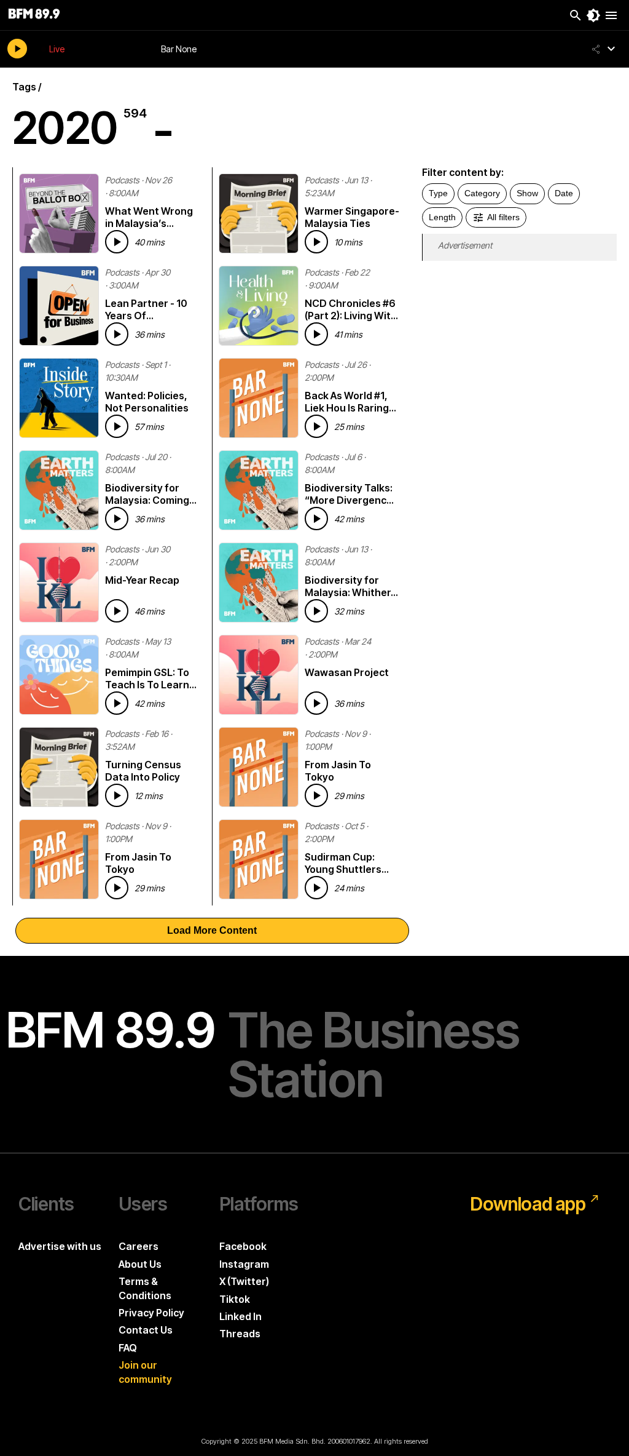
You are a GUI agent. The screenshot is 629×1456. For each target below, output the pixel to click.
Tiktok (234, 1299)
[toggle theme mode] (593, 15)
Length (442, 217)
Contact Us (146, 1330)
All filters (503, 217)
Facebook (243, 1246)
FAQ (128, 1348)
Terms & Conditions (145, 1288)
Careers (138, 1246)
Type (438, 193)
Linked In (240, 1316)
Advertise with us (59, 1246)
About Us (140, 1264)
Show (527, 193)
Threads (239, 1333)
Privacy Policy (151, 1313)
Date (564, 193)
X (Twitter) (244, 1281)
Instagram (244, 1264)
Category (482, 193)
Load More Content (212, 930)
